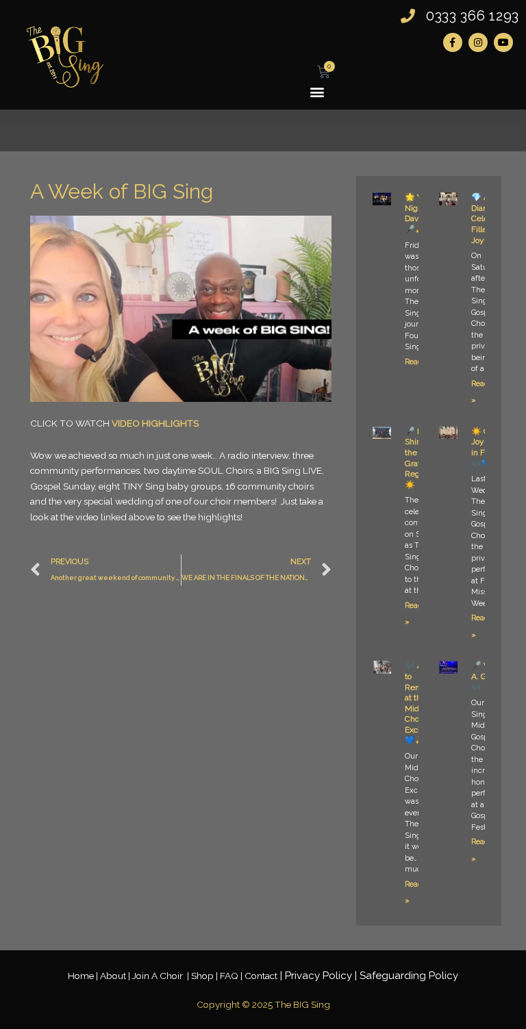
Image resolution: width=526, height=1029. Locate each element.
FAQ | (232, 975)
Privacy (318, 975)
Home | (84, 975)
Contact (261, 975)
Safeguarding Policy (409, 975)
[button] (317, 91)
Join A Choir (158, 975)
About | (116, 975)
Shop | (205, 975)
